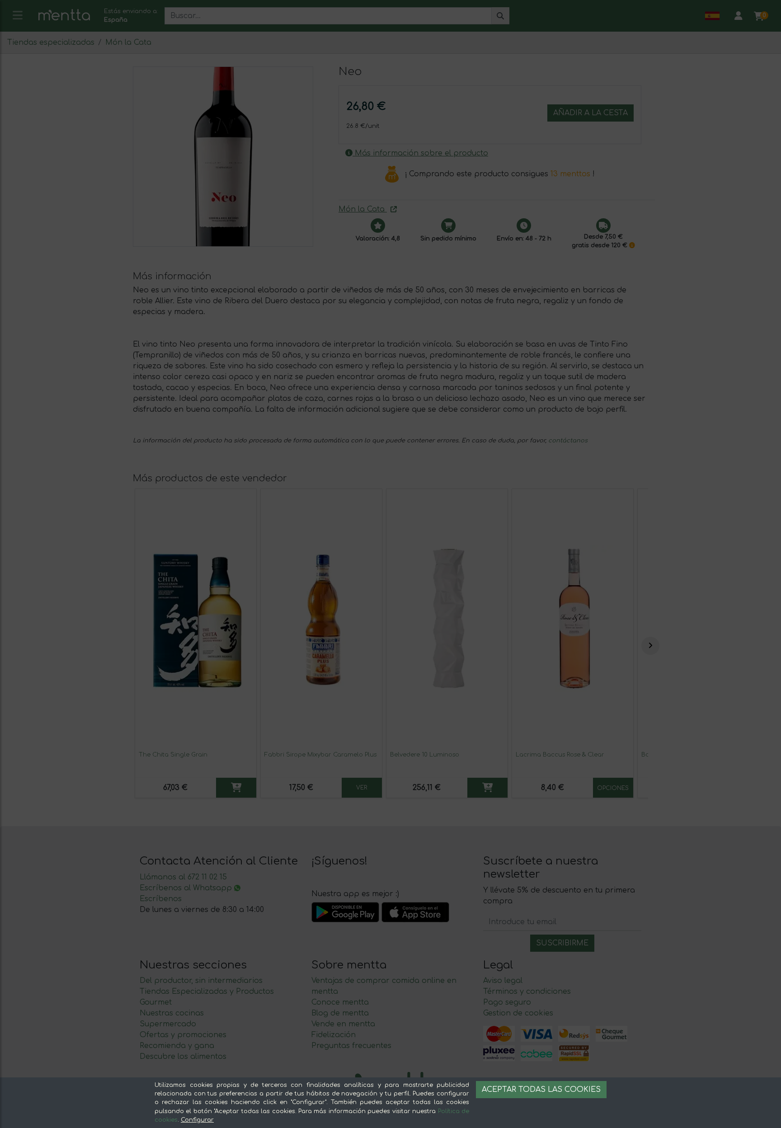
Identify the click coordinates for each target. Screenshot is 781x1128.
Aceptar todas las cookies (541, 1090)
